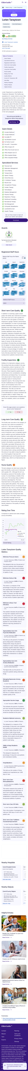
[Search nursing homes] (23, 2)
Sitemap (16, 1041)
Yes (10, 412)
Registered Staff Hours (9, 62)
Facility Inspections (9, 67)
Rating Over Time (8, 73)
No (19, 412)
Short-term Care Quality (10, 65)
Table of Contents (8, 56)
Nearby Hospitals (8, 82)
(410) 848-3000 (7, 879)
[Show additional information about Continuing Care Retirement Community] (10, 137)
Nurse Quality (7, 71)
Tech (2, 1036)
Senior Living (9, 7)
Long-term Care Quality (10, 69)
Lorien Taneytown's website (11, 42)
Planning (16, 1031)
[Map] (14, 851)
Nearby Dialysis (8, 84)
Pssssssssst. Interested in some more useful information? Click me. (15, 1066)
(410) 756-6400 (6, 48)
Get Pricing (13, 122)
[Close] (25, 1066)
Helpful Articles (8, 87)
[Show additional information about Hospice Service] (13, 147)
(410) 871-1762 (6, 903)
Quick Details (7, 58)
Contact (3, 1031)
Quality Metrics (8, 76)
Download (14, 15)
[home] (6, 2)
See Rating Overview (7, 38)
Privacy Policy (18, 1038)
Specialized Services (9, 60)
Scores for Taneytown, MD (10, 78)
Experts (3, 1039)
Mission (3, 1033)
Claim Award (9, 244)
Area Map (6, 80)
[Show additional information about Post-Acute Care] (18, 150)
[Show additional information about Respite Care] (16, 152)
